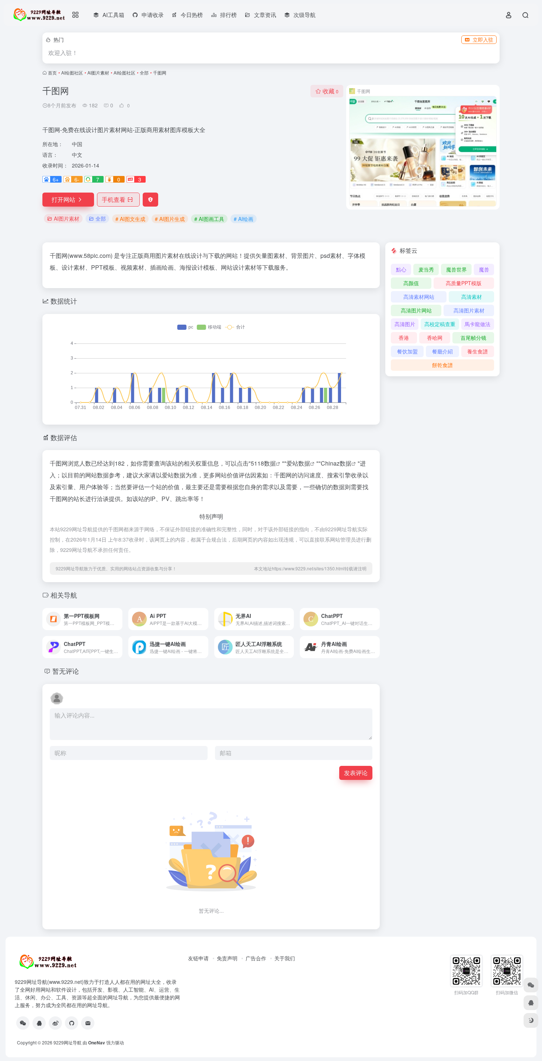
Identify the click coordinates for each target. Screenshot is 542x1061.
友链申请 (198, 958)
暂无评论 (65, 670)
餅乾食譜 (442, 365)
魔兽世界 (456, 269)
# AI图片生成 (170, 218)
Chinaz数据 (336, 463)
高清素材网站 (418, 296)
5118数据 (263, 463)
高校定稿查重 (439, 324)
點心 (401, 269)
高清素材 (471, 296)
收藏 (330, 91)
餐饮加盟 (407, 351)
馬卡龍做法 (477, 324)
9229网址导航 (67, 1042)
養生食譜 (477, 351)
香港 (404, 337)
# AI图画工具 (209, 218)
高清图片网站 (416, 310)
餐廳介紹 (442, 351)
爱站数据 (298, 463)
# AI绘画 (243, 218)
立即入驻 (483, 39)
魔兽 (484, 269)
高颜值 (411, 283)
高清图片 (405, 324)
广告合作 (256, 958)
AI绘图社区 (72, 72)
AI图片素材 (98, 72)
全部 (144, 72)
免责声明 (227, 958)
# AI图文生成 (130, 218)
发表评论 (356, 772)
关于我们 (284, 958)
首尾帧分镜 (473, 337)
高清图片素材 (469, 310)
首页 (52, 72)
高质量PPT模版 (464, 283)
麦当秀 (426, 269)
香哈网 (434, 337)
